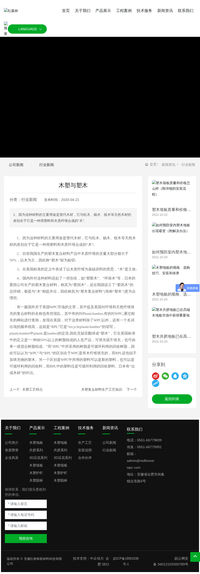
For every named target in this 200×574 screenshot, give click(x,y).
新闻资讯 (168, 165)
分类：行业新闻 (23, 200)
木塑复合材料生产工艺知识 (101, 389)
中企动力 (97, 558)
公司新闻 (16, 165)
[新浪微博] (155, 376)
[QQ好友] (175, 376)
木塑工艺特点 (32, 389)
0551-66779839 (149, 440)
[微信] (165, 376)
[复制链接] (155, 383)
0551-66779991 (149, 447)
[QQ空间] (185, 376)
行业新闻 (46, 165)
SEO (105, 564)
